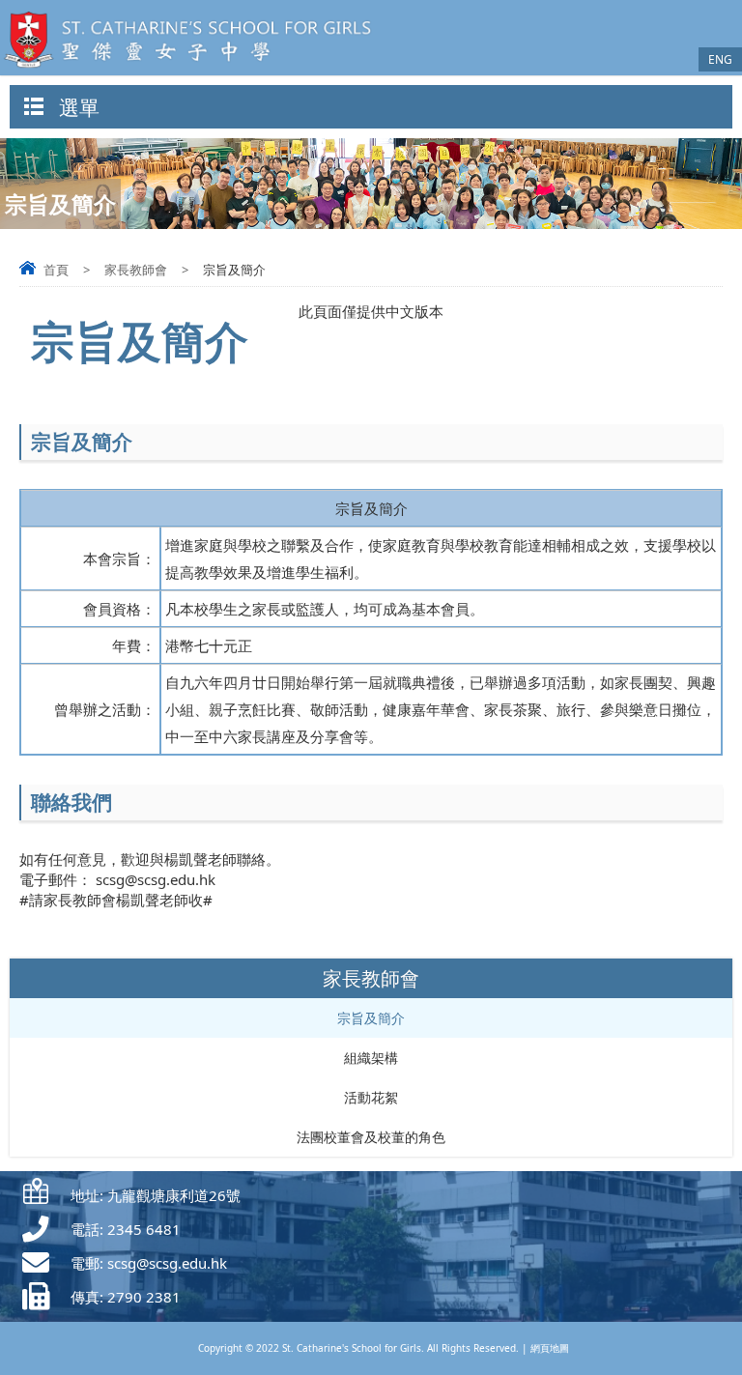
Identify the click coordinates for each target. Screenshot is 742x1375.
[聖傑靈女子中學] (193, 69)
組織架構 (371, 1057)
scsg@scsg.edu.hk (167, 1263)
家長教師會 (135, 269)
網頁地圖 (549, 1348)
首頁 (56, 269)
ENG (720, 59)
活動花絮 (371, 1097)
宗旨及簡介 (371, 1018)
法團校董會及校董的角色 (371, 1137)
